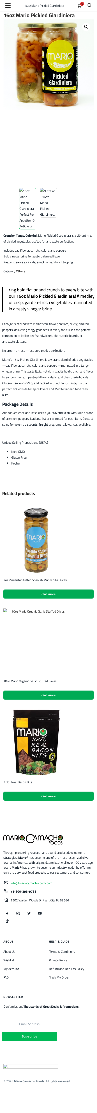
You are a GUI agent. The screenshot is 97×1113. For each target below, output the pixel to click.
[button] (86, 27)
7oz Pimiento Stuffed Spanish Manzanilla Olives (35, 580)
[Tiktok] (7, 921)
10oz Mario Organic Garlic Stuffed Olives (30, 681)
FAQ (6, 977)
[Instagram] (18, 913)
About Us (9, 952)
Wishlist (8, 960)
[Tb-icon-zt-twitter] (29, 913)
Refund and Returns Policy (66, 969)
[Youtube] (40, 913)
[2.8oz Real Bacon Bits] (36, 742)
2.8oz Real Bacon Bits (17, 782)
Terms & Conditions (62, 952)
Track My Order (59, 977)
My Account (11, 969)
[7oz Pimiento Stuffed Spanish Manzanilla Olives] (36, 540)
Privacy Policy (58, 960)
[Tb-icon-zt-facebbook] (7, 913)
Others (20, 271)
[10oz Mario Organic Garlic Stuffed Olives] (36, 641)
